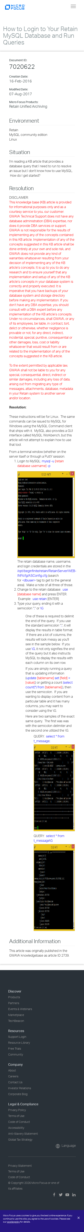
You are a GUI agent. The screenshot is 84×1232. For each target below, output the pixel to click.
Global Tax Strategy (20, 1139)
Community (15, 1054)
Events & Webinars (20, 1009)
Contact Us (15, 1082)
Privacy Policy (17, 1110)
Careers (13, 1076)
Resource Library (19, 1042)
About (12, 1070)
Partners (13, 1003)
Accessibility (16, 1127)
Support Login (17, 1036)
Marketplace (16, 1015)
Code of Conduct (19, 1121)
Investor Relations (19, 1088)
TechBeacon (16, 1020)
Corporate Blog (18, 1094)
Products (14, 997)
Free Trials (14, 1048)
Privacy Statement (20, 1165)
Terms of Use (16, 1116)
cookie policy (13, 1221)
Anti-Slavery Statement (23, 1133)
